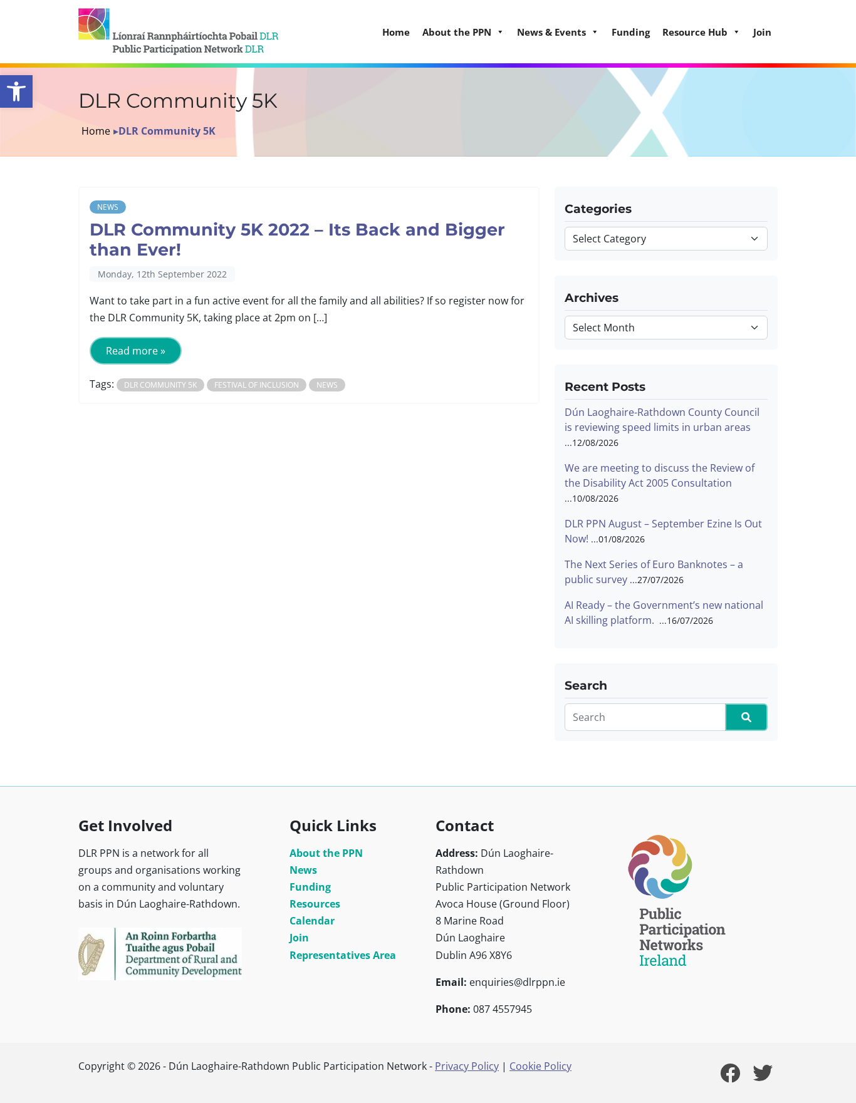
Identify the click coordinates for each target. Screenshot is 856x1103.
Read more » (135, 351)
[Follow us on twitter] (763, 1077)
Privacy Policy (467, 1066)
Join (762, 32)
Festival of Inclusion (256, 385)
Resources (315, 904)
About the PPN (326, 853)
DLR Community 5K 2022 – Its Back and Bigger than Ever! (297, 240)
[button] (16, 91)
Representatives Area (343, 955)
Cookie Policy (540, 1066)
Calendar (312, 921)
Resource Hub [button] (695, 32)
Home (396, 32)
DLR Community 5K (160, 385)
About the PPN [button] (456, 32)
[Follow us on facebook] (730, 1077)
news (327, 385)
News (107, 207)
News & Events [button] (551, 32)
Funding (631, 32)
